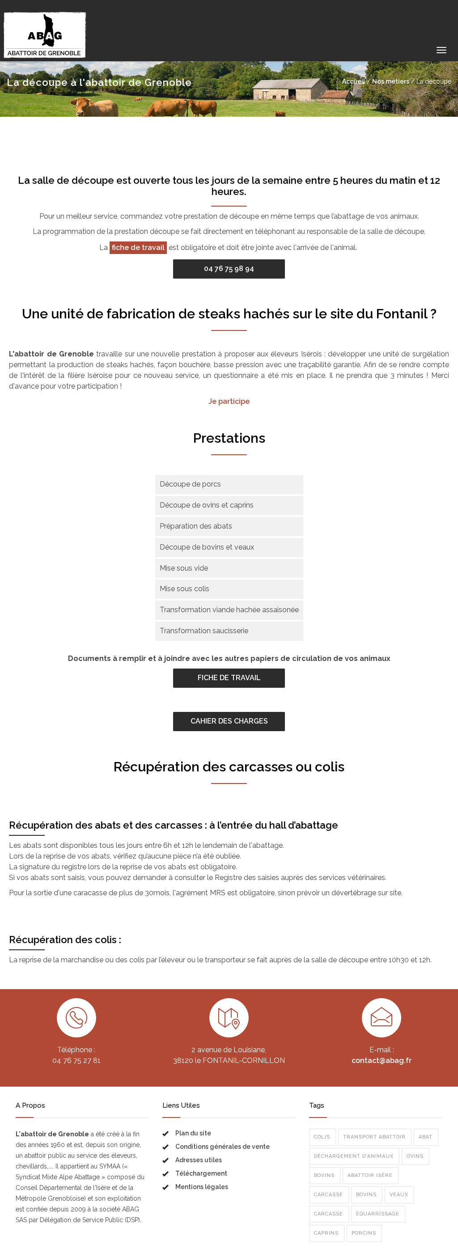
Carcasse (328, 1195)
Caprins (326, 1233)
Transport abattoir (374, 1137)
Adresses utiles (198, 1160)
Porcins (364, 1233)
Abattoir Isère (370, 1175)
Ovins (415, 1156)
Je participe (229, 401)
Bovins (324, 1175)
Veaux (399, 1195)
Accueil (353, 81)
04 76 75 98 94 (229, 268)
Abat (426, 1137)
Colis (322, 1137)
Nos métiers (390, 81)
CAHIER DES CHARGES (229, 721)
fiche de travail (138, 247)
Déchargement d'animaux (354, 1156)
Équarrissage (377, 1214)
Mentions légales (201, 1186)
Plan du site (193, 1133)
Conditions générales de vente (222, 1146)
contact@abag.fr (381, 1060)
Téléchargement (201, 1173)
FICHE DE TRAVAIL (229, 677)
